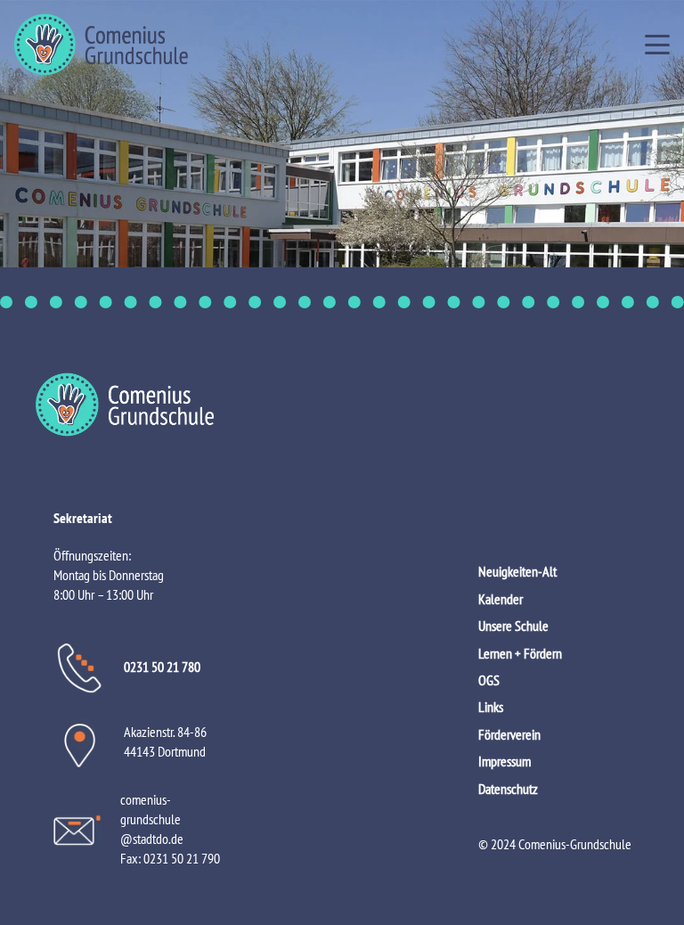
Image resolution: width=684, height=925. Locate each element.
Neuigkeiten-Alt (517, 571)
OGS (489, 680)
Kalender (500, 599)
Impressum (504, 761)
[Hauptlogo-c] (101, 44)
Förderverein (509, 734)
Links (490, 707)
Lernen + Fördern (520, 653)
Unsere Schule (513, 625)
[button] (657, 44)
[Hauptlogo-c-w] (342, 404)
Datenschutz (508, 789)
